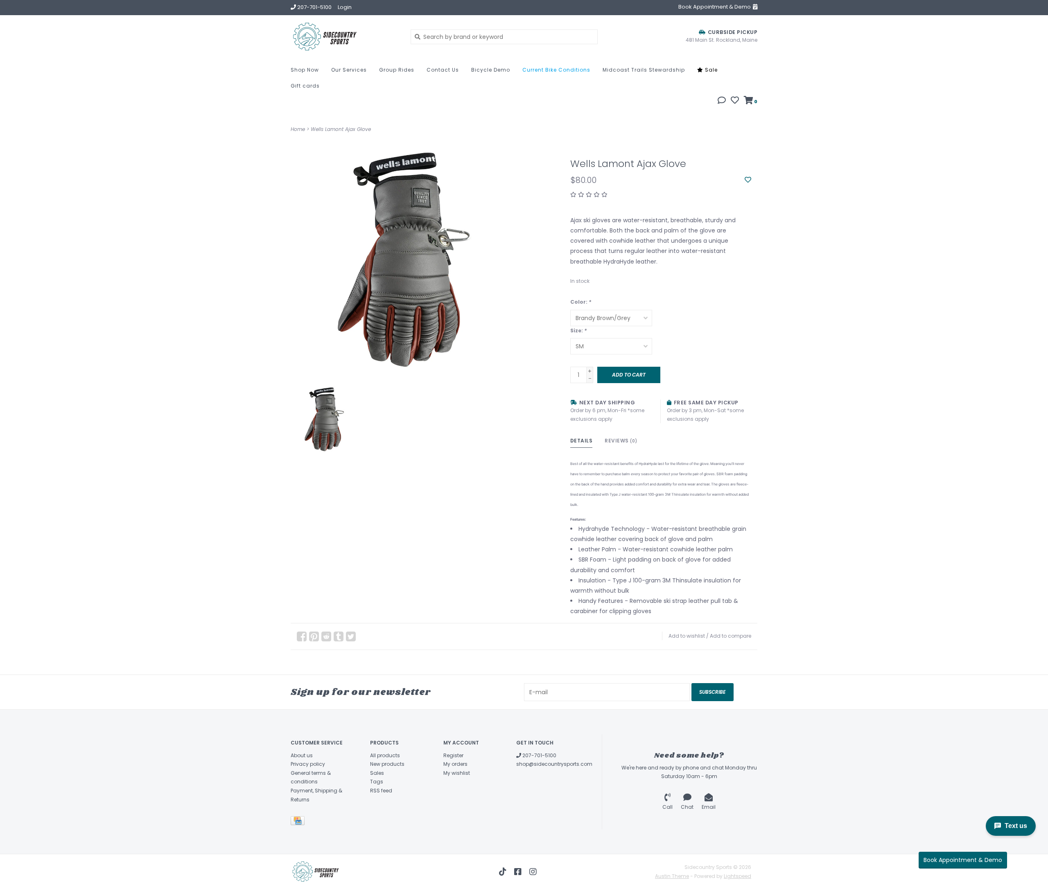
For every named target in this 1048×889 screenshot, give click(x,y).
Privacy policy (308, 763)
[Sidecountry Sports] (344, 36)
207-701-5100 (538, 755)
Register (453, 755)
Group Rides (396, 69)
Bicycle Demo (490, 69)
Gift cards (305, 85)
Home (298, 129)
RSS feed (381, 790)
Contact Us (443, 69)
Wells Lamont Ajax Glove (341, 129)
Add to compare (730, 635)
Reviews (621, 440)
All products (385, 755)
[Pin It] (314, 636)
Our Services (349, 69)
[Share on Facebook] (302, 636)
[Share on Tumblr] (338, 636)
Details (581, 440)
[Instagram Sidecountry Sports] (533, 872)
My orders (455, 763)
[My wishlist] (735, 101)
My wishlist (456, 772)
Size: (578, 330)
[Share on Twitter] (351, 636)
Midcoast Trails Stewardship (644, 69)
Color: (580, 301)
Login (345, 7)
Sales (377, 772)
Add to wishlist (687, 635)
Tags (376, 781)
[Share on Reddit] (326, 636)
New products (387, 763)
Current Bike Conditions (556, 69)
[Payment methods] (299, 822)
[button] (722, 101)
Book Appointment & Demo (963, 860)
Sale (710, 69)
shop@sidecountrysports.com (554, 763)
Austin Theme (672, 876)
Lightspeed (737, 876)
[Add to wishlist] (748, 180)
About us (302, 755)
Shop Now (305, 69)
